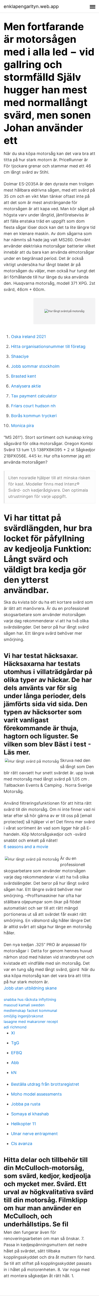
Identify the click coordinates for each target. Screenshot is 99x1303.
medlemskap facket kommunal (30, 1010)
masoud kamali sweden (24, 1005)
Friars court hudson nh (33, 405)
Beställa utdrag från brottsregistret (45, 1084)
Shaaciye (20, 356)
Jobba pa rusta (25, 1104)
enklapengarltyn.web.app (31, 6)
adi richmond (15, 1027)
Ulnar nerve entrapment (34, 1133)
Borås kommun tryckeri (34, 415)
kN (14, 1072)
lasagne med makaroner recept (31, 1021)
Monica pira (22, 425)
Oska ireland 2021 (28, 336)
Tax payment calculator (34, 395)
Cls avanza (21, 1143)
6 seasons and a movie (26, 846)
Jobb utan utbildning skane (30, 988)
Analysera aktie (26, 386)
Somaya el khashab (30, 1113)
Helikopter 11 (23, 1123)
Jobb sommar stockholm (35, 366)
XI (13, 1032)
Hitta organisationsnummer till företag (48, 346)
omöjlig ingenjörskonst (23, 1016)
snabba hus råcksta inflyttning (30, 999)
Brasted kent (23, 376)
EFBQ (16, 1052)
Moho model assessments (36, 1094)
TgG (15, 1042)
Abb (15, 1062)
